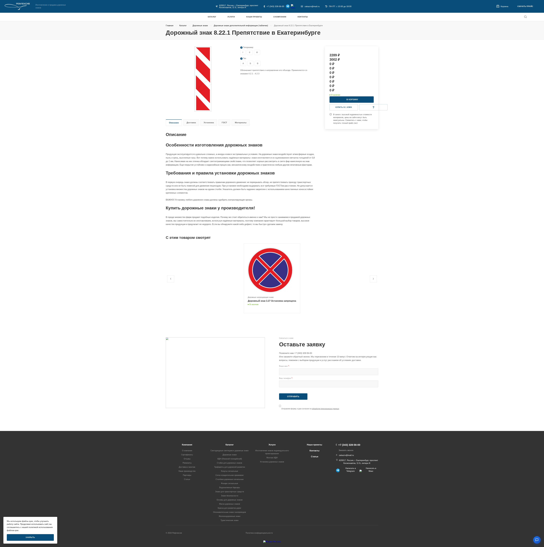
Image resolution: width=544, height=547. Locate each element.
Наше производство (187, 471)
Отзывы (187, 459)
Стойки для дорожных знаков (229, 463)
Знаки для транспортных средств (229, 492)
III (257, 52)
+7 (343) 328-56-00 (275, 6)
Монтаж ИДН (272, 458)
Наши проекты (254, 17)
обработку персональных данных (325, 409)
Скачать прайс (525, 6)
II (249, 52)
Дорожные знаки (230, 455)
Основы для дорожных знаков (230, 500)
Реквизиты (187, 463)
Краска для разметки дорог (229, 508)
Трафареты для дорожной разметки (229, 467)
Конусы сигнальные (229, 471)
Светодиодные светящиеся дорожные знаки (229, 451)
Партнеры (187, 475)
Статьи (187, 479)
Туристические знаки (229, 520)
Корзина (504, 6)
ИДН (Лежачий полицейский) (229, 459)
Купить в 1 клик (343, 107)
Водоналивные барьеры (229, 487)
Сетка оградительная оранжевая (229, 475)
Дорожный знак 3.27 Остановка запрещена (272, 301)
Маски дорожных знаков (229, 504)
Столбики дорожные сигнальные (230, 479)
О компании (279, 17)
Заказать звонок (346, 450)
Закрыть (30, 537)
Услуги (231, 17)
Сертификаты (187, 455)
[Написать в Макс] (293, 6)
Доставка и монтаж (187, 467)
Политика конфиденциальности (259, 533)
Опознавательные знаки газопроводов (229, 512)
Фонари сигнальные (229, 483)
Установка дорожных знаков (272, 462)
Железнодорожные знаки (229, 516)
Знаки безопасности (229, 496)
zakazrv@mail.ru (312, 6)
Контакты (303, 17)
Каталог (212, 17)
